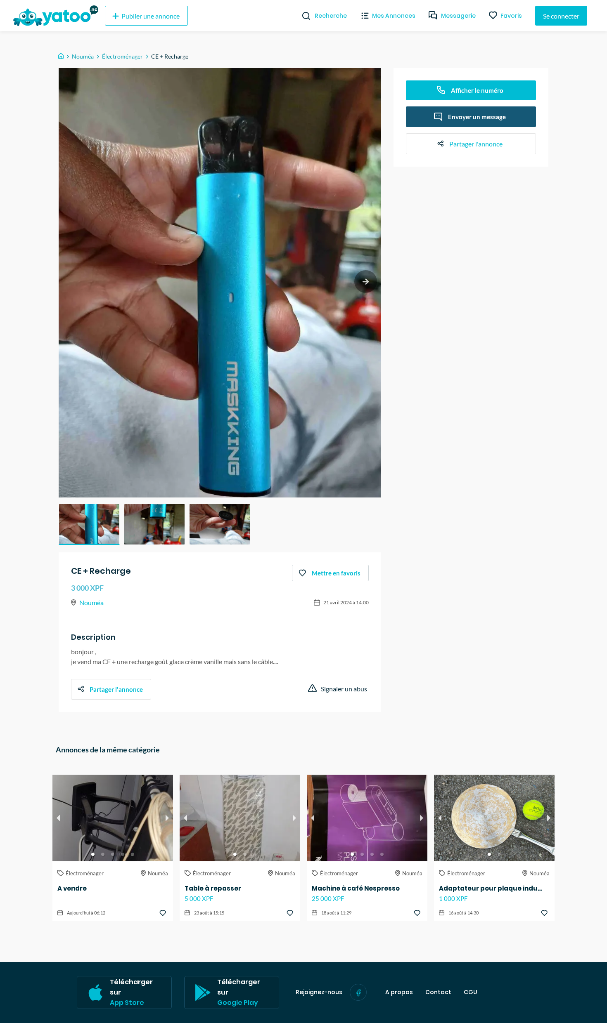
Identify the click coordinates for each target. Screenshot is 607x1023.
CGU (470, 992)
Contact (438, 992)
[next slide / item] (365, 281)
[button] (89, 524)
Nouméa (83, 56)
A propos (399, 992)
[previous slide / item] (58, 818)
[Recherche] (302, 16)
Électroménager (122, 56)
